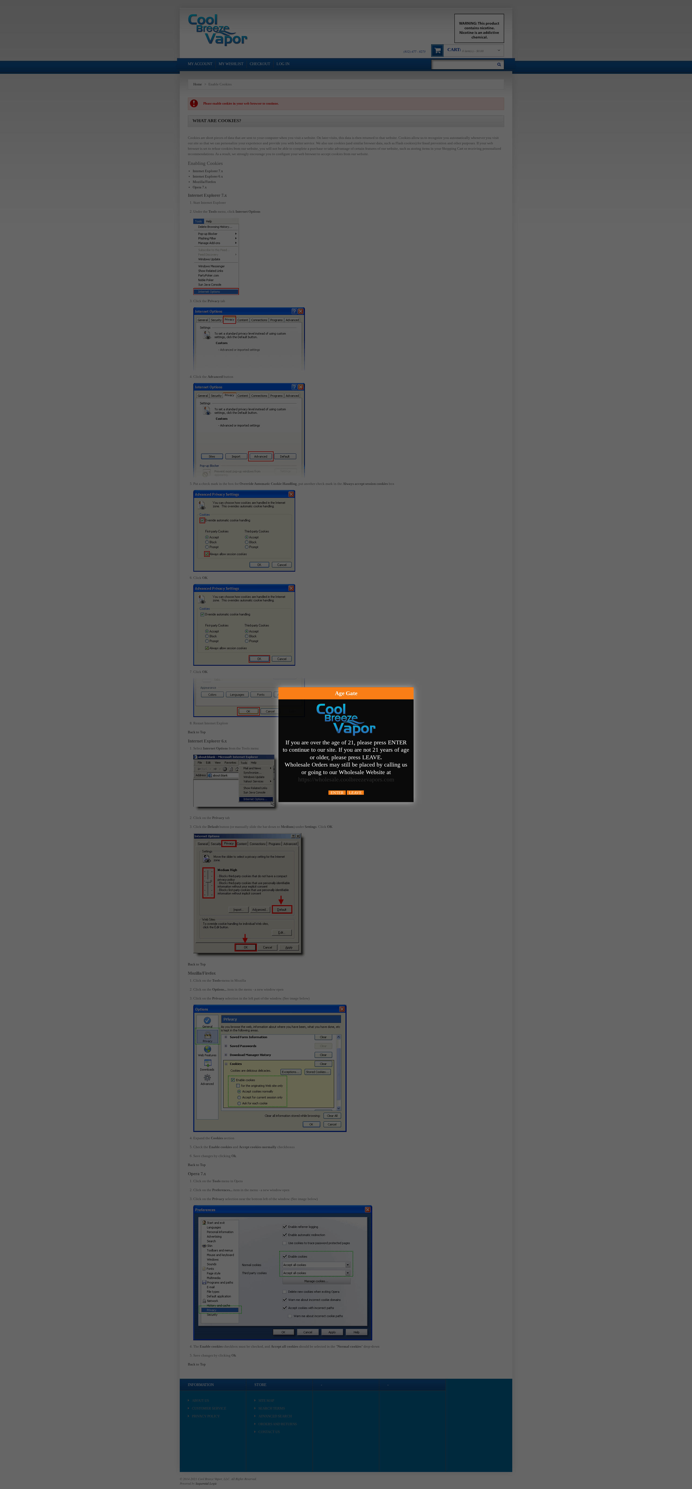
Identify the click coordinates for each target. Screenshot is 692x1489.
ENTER (337, 792)
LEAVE (355, 792)
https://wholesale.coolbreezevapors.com (346, 779)
